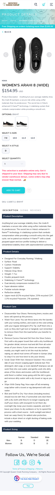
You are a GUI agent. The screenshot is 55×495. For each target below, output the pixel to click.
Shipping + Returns (35, 469)
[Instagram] (32, 462)
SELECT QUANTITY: (11, 158)
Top (28, 486)
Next (49, 54)
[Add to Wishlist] (28, 190)
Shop (5, 21)
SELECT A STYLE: (10, 145)
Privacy (22, 469)
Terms (14, 469)
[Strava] (39, 462)
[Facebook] (17, 462)
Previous (5, 54)
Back (7, 32)
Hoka (13, 21)
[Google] (24, 462)
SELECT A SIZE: (9, 133)
